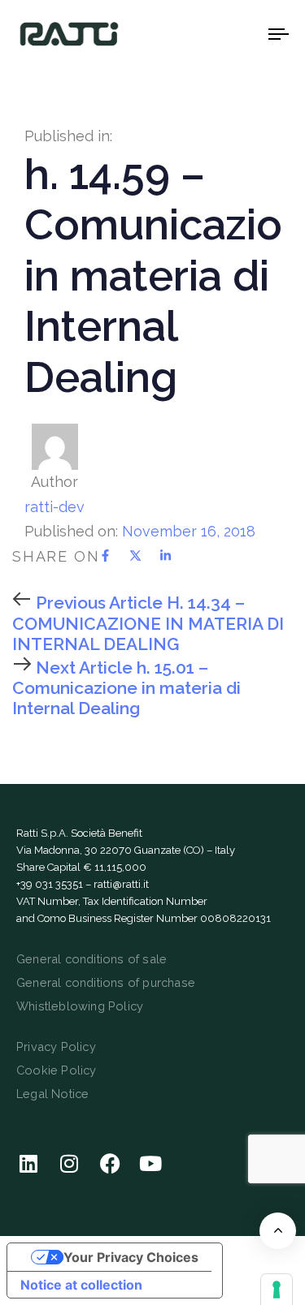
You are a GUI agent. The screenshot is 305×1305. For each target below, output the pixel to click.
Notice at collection (81, 1285)
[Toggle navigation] (243, 33)
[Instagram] (69, 1163)
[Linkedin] (28, 1163)
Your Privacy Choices (130, 1257)
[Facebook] (109, 1163)
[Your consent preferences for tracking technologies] (276, 1289)
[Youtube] (150, 1163)
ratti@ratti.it (121, 884)
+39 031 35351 (49, 884)
